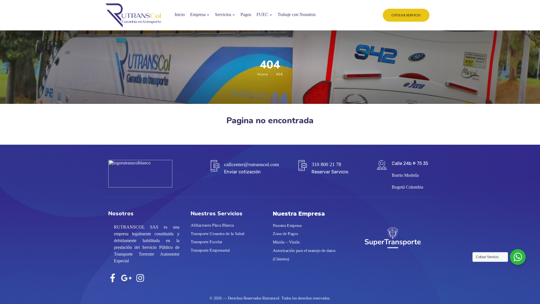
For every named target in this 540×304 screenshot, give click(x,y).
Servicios (223, 14)
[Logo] (133, 15)
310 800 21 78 (326, 164)
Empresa (198, 14)
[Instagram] (140, 278)
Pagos (245, 14)
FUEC (262, 14)
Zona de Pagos (285, 234)
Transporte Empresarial (210, 250)
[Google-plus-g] (126, 278)
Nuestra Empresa (287, 225)
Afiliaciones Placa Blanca (212, 225)
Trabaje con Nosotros (297, 14)
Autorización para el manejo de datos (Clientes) (304, 254)
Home (262, 74)
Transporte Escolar (206, 242)
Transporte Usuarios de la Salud (217, 233)
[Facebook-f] (112, 278)
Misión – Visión (286, 242)
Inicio (180, 14)
